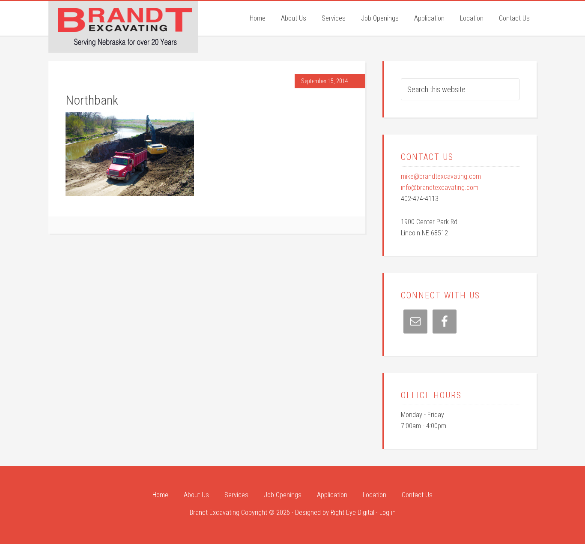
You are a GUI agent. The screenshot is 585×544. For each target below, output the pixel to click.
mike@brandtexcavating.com (441, 176)
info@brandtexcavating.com (439, 187)
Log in (387, 512)
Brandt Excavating (123, 26)
